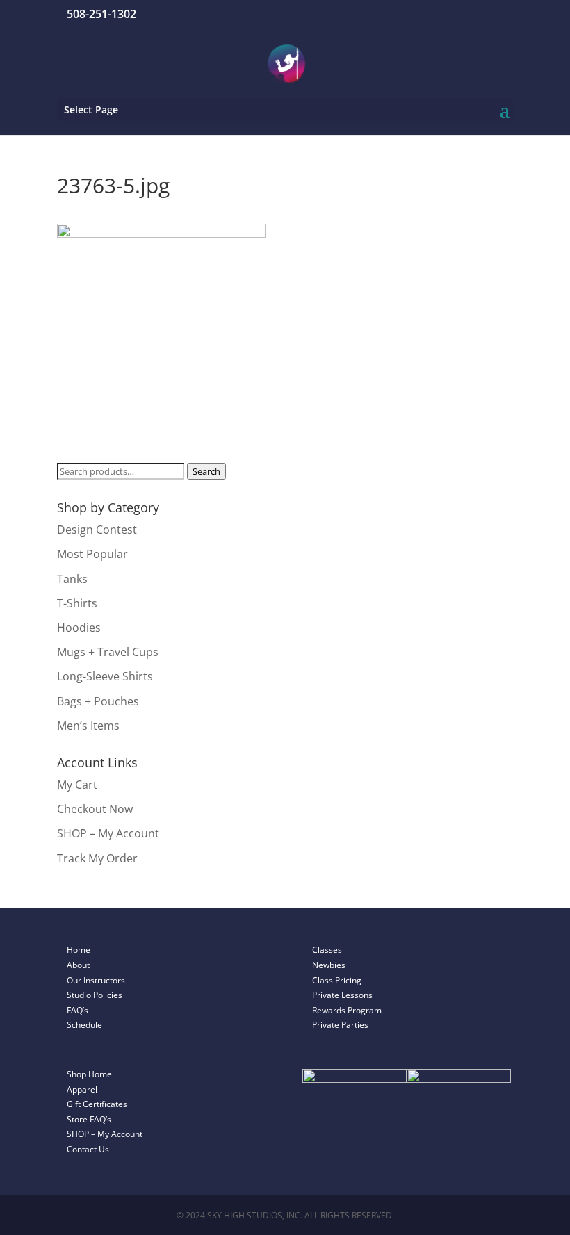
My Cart (77, 784)
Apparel (82, 1089)
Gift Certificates (97, 1104)
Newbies (328, 965)
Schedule (84, 1025)
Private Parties (340, 1025)
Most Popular (92, 554)
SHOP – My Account (108, 833)
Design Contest (97, 529)
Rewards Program (347, 1010)
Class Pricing (336, 980)
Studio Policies (94, 995)
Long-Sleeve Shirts (105, 676)
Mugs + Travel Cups (107, 652)
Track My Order (97, 858)
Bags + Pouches (98, 701)
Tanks (72, 579)
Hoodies (79, 627)
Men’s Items (88, 725)
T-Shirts (77, 603)
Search (206, 471)
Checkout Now (95, 809)
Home (78, 950)
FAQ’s (77, 1010)
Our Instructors (96, 980)
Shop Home (89, 1074)
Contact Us (88, 1149)
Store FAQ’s (89, 1119)
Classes (327, 950)
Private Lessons (342, 995)
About (78, 965)
